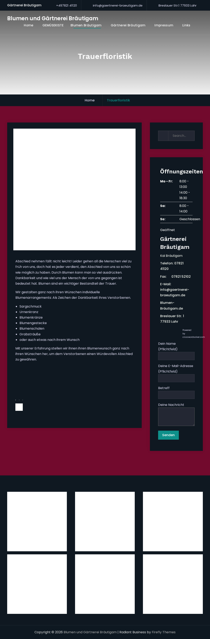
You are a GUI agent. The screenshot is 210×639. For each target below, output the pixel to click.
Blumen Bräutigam (86, 25)
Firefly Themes (164, 632)
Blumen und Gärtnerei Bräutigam (52, 18)
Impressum (163, 25)
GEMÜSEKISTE (53, 25)
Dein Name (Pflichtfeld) (168, 346)
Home (28, 25)
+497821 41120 (66, 5)
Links (186, 25)
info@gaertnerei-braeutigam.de (118, 5)
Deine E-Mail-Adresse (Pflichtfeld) (175, 369)
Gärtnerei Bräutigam (128, 25)
